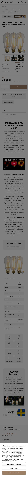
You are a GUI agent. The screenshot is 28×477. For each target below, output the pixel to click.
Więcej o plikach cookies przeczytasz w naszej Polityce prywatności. (12, 459)
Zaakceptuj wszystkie (14, 472)
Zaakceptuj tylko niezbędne (14, 464)
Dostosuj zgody (14, 468)
